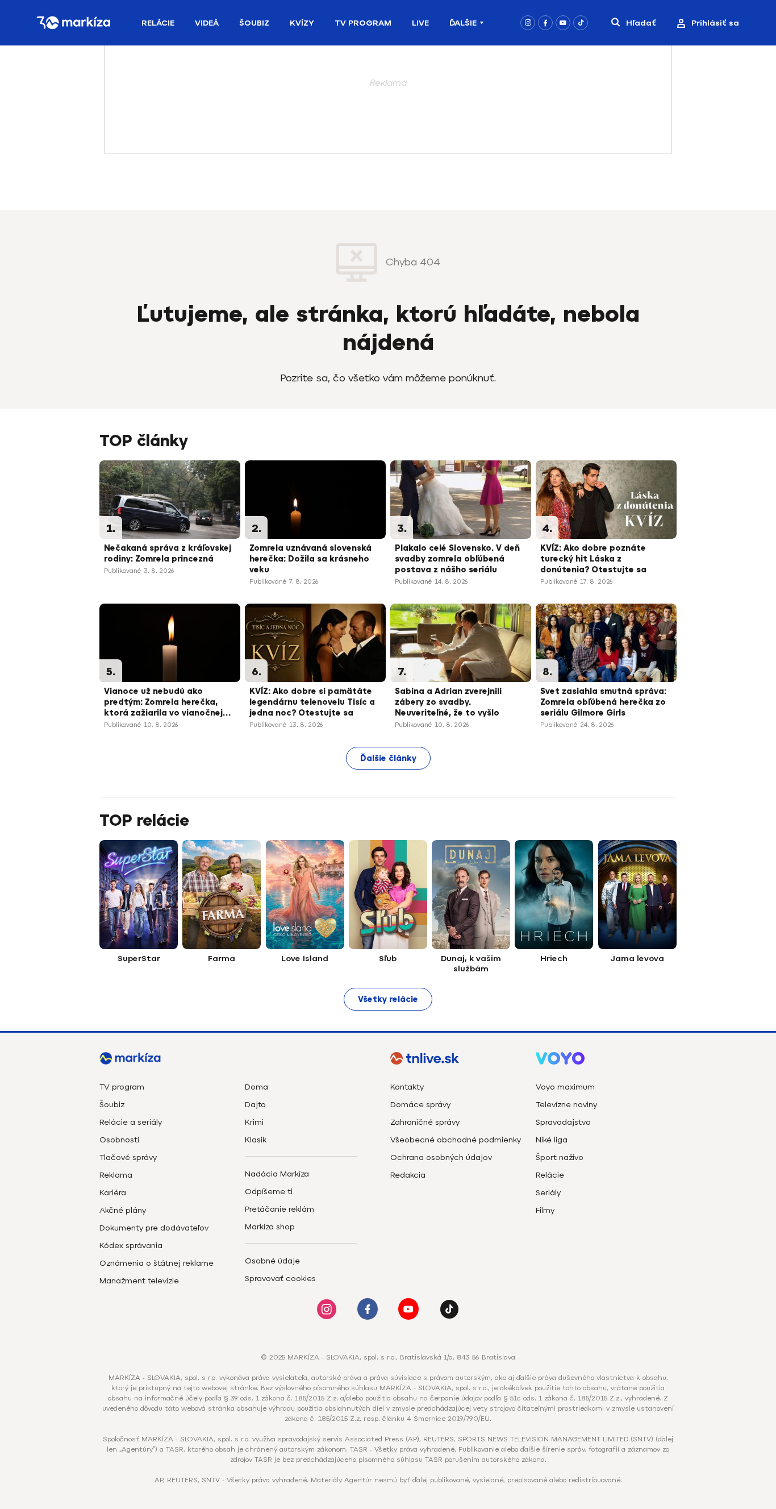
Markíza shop (270, 1227)
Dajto (255, 1104)
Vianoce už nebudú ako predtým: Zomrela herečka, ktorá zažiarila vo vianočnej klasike (163, 703)
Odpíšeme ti (269, 1191)
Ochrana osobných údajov (441, 1157)
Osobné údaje (272, 1261)
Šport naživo (559, 1157)
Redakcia (407, 1175)
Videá (207, 23)
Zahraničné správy (425, 1122)
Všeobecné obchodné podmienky (455, 1140)
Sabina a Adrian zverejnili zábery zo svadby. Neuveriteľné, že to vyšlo (448, 702)
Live (420, 23)
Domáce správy (420, 1104)
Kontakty (407, 1087)
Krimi (254, 1122)
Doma (256, 1087)
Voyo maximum (565, 1087)
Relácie (157, 23)
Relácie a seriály (130, 1122)
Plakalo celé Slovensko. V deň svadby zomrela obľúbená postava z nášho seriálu (457, 559)
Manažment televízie (139, 1281)
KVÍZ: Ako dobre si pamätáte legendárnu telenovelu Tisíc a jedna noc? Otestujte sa (312, 702)
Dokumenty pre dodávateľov (153, 1228)
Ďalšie (463, 23)
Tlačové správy (128, 1157)
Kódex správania (130, 1245)
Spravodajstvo (563, 1122)
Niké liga (552, 1140)
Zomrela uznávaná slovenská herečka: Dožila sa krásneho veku (310, 559)
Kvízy (302, 23)
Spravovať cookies (280, 1278)
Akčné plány (122, 1210)
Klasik (255, 1140)
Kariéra (112, 1193)
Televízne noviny (566, 1104)
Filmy (545, 1210)
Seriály (548, 1193)
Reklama (115, 1175)
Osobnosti (119, 1140)
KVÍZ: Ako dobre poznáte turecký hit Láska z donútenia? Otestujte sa (593, 559)
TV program (121, 1087)
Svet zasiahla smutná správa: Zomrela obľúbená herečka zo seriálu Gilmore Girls (603, 702)
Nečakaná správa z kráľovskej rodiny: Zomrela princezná (167, 553)
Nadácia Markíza (277, 1174)
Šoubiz (254, 23)
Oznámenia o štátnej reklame (156, 1263)
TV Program (363, 23)
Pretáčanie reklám (279, 1209)
